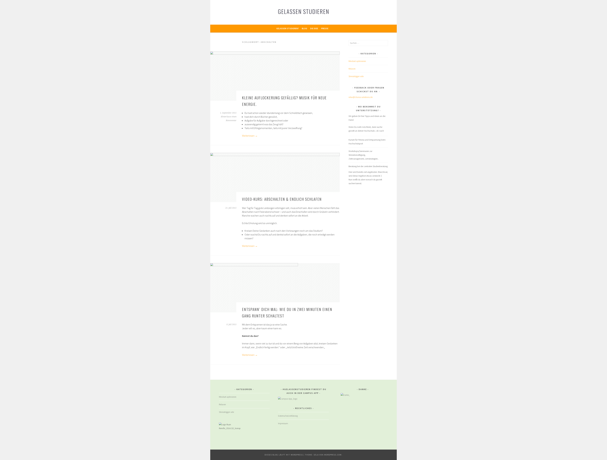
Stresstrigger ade (356, 76)
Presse (324, 28)
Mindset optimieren (357, 61)
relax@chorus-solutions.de (361, 97)
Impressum (283, 423)
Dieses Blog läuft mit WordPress (284, 455)
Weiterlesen (250, 135)
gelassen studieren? (287, 28)
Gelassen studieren (303, 11)
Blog (304, 28)
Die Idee (314, 28)
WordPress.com (333, 455)
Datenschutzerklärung (288, 415)
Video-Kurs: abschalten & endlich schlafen (282, 199)
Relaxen (352, 68)
